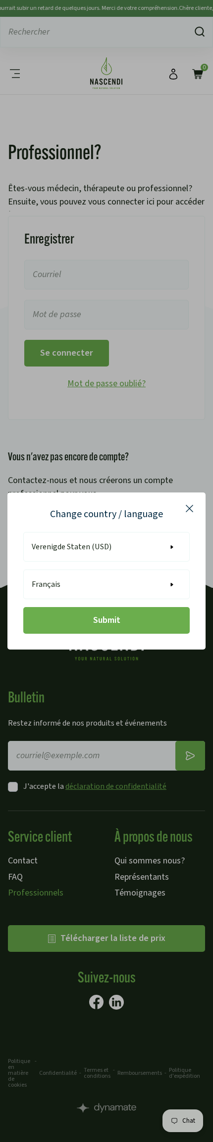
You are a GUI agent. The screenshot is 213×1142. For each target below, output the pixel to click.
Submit (106, 620)
